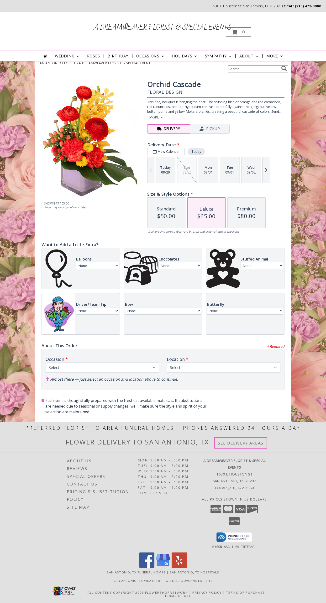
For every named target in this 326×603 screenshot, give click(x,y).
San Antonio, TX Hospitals (194, 572)
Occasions (147, 56)
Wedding (65, 56)
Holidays (182, 56)
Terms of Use (178, 595)
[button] (238, 32)
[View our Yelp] (179, 566)
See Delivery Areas (240, 443)
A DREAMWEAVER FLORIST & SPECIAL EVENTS (162, 27)
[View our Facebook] (146, 566)
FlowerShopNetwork (166, 592)
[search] (284, 68)
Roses (93, 56)
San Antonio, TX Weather (136, 580)
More (272, 56)
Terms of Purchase (245, 592)
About (246, 56)
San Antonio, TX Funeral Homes (136, 572)
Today (196, 151)
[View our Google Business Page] (163, 566)
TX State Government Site (188, 580)
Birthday (118, 56)
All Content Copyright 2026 (116, 592)
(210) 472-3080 (308, 6)
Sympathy (216, 56)
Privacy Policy (207, 592)
